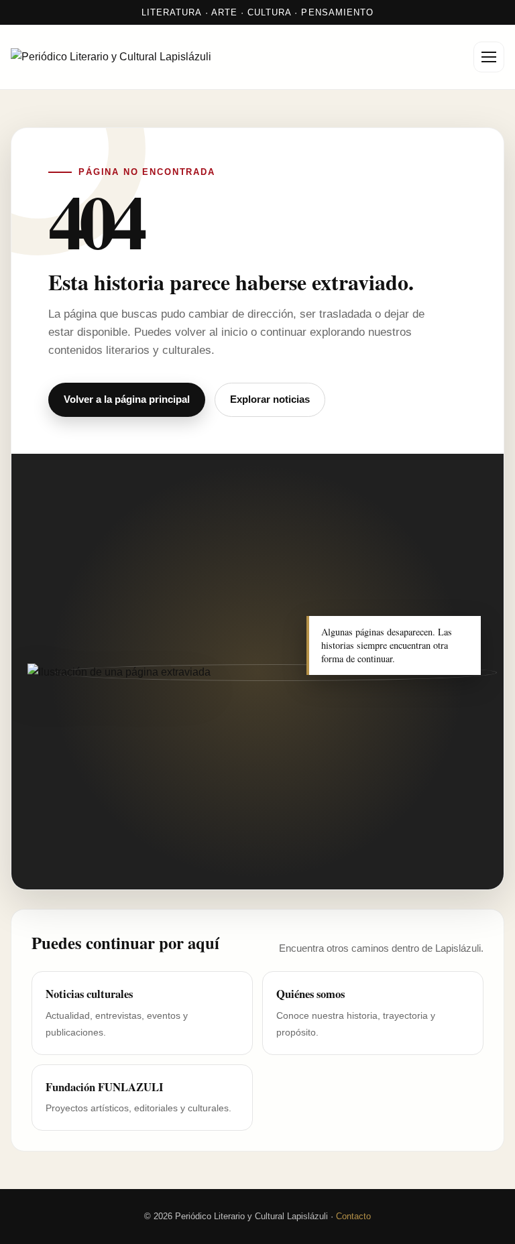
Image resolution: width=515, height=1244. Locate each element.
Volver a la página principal (127, 399)
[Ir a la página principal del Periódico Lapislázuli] (125, 57)
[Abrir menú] (488, 57)
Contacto (353, 1216)
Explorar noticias (270, 399)
